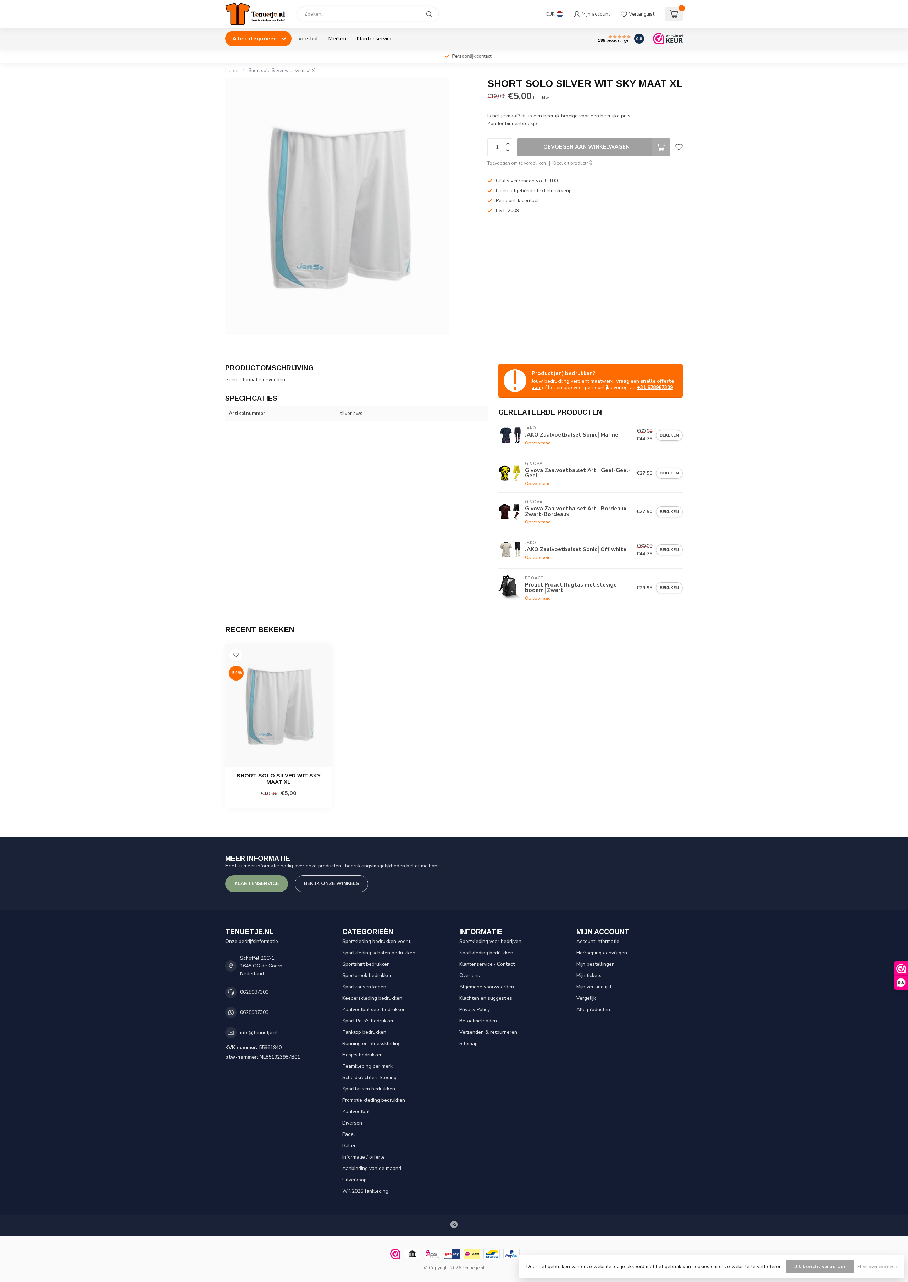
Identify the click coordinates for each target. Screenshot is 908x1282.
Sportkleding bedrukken (486, 952)
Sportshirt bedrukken (366, 964)
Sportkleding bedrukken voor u (377, 941)
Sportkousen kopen (364, 986)
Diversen (352, 1123)
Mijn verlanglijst (593, 986)
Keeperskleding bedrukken (372, 998)
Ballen (349, 1145)
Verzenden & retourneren (488, 1032)
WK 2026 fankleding (365, 1191)
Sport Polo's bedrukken (368, 1020)
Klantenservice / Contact (487, 964)
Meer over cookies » (877, 1267)
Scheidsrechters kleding (369, 1077)
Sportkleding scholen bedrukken (378, 952)
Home (231, 70)
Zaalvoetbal (356, 1111)
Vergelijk (586, 998)
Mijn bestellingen (595, 964)
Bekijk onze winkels (331, 883)
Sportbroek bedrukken (367, 975)
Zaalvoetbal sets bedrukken (374, 1009)
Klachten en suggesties (485, 998)
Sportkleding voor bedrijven (490, 941)
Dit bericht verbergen (820, 1266)
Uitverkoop (354, 1179)
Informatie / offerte (363, 1157)
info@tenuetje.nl (259, 1032)
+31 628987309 (655, 387)
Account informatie (597, 941)
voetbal (308, 38)
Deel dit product (570, 163)
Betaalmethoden (478, 1020)
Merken (337, 38)
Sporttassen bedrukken (368, 1089)
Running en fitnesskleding (371, 1043)
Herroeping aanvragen (601, 952)
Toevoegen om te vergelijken (516, 163)
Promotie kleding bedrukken (373, 1100)
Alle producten (593, 1009)
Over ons (469, 975)
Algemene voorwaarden (486, 986)
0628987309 (254, 992)
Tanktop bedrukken (364, 1032)
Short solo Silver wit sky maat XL (283, 70)
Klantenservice (374, 38)
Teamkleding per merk (367, 1066)
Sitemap (468, 1043)
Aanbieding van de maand (371, 1168)
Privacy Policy (474, 1009)
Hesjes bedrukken (362, 1054)
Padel (348, 1134)
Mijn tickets (589, 975)
